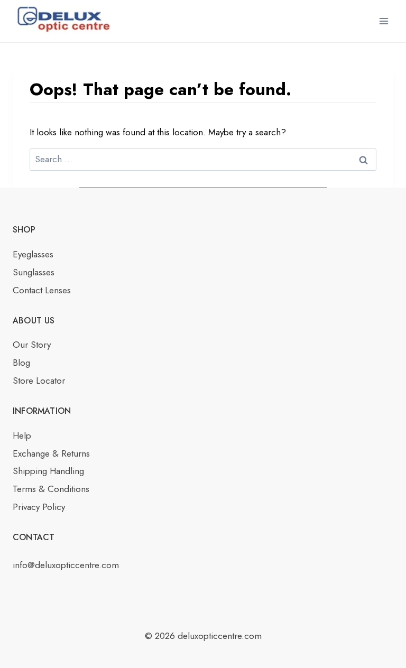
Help (22, 435)
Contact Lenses (42, 290)
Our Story (32, 344)
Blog (21, 362)
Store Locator (39, 380)
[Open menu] (383, 21)
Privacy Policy (39, 506)
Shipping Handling (48, 471)
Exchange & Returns (51, 453)
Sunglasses (33, 272)
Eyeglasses (33, 254)
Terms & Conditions (51, 489)
